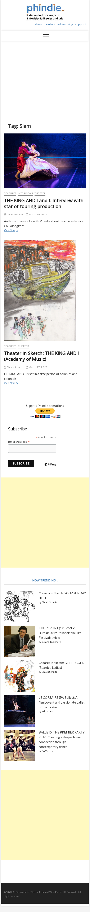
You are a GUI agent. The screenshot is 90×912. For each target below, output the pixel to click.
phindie (9, 892)
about (39, 24)
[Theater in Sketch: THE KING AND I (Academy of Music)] (45, 290)
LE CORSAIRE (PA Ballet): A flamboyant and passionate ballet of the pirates (62, 702)
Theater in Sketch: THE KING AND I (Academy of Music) (41, 356)
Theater (40, 193)
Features (10, 193)
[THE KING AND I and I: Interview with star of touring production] (45, 160)
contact (50, 24)
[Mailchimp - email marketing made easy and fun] (50, 467)
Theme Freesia (39, 892)
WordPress (55, 892)
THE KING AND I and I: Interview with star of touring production (44, 203)
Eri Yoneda (48, 711)
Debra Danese (14, 214)
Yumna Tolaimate (51, 641)
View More (10, 231)
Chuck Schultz (14, 367)
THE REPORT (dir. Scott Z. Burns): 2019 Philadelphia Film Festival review (60, 632)
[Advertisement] (45, 78)
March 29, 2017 (37, 214)
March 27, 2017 (37, 367)
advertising (65, 24)
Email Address (19, 442)
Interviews (25, 193)
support (80, 24)
